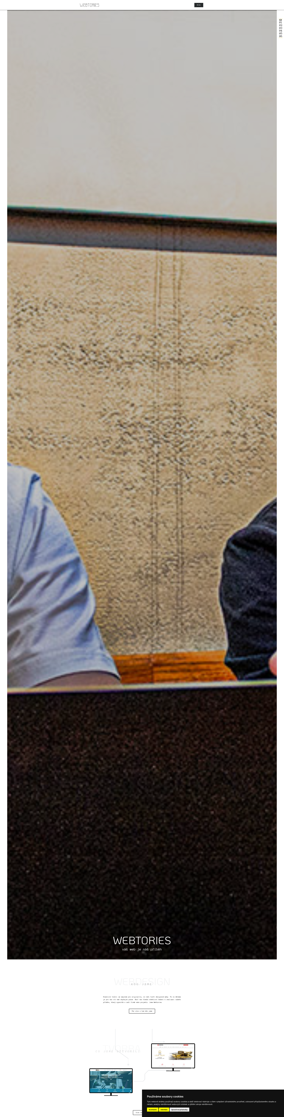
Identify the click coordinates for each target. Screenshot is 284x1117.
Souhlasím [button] (153, 1110)
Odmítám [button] (164, 1110)
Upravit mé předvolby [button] (179, 1110)
